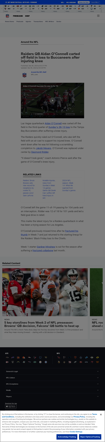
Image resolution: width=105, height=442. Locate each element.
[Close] (101, 414)
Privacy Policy (79, 417)
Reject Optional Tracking (90, 437)
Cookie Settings (76, 432)
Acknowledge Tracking (67, 437)
